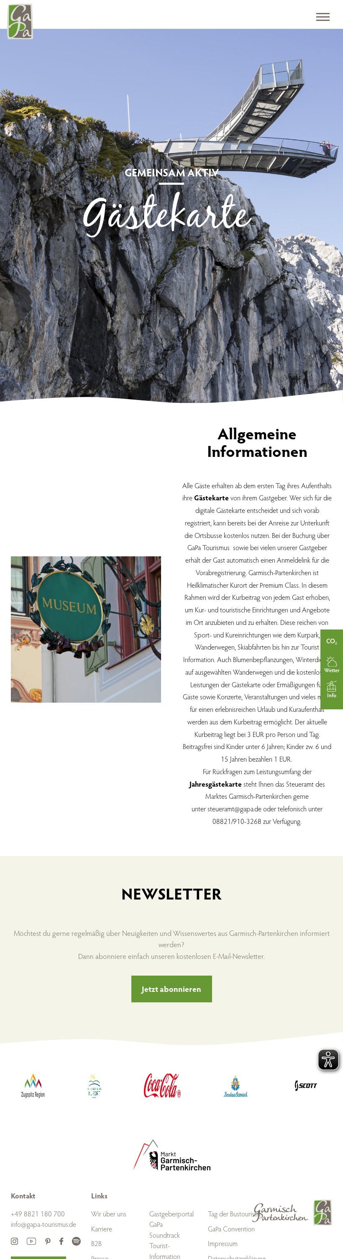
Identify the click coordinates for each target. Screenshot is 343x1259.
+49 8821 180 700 (38, 1213)
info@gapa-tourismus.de (43, 1224)
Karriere (101, 1229)
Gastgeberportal (171, 1213)
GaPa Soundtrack (164, 1229)
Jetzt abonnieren (171, 988)
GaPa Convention (231, 1229)
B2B (96, 1243)
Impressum (223, 1243)
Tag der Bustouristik (234, 1213)
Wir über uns (108, 1213)
